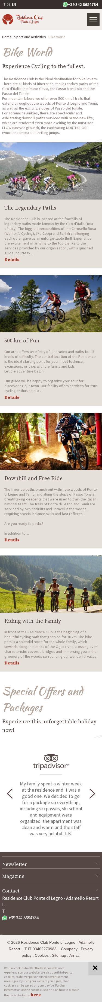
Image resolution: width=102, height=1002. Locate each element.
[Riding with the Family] (51, 584)
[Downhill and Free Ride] (51, 441)
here (36, 995)
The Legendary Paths (30, 208)
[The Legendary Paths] (51, 171)
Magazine (13, 876)
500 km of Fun (21, 341)
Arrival (74, 955)
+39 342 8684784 (83, 4)
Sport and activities (30, 36)
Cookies (42, 955)
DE (9, 4)
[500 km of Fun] (51, 303)
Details (11, 259)
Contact (10, 891)
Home (7, 36)
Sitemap (59, 955)
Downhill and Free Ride (33, 478)
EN (14, 4)
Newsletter (14, 864)
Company (69, 949)
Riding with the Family (32, 621)
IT (4, 4)
